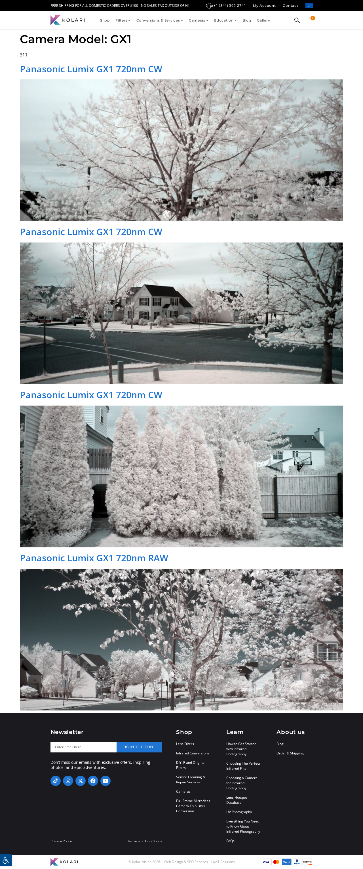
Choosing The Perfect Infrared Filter (243, 766)
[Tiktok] (55, 781)
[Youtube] (105, 781)
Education (223, 20)
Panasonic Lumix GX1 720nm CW (91, 69)
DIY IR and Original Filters (190, 765)
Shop (105, 20)
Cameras (197, 20)
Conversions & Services (158, 20)
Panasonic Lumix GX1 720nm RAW (94, 558)
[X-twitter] (80, 781)
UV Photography (239, 811)
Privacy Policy (61, 841)
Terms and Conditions (144, 841)
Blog (246, 20)
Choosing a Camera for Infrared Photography (242, 782)
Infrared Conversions (192, 753)
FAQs (230, 840)
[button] (6, 860)
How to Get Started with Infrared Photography (241, 748)
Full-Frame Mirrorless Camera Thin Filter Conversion (193, 805)
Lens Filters (185, 743)
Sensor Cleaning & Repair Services (190, 779)
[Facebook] (93, 781)
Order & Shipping (290, 753)
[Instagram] (68, 781)
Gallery (263, 20)
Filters (121, 20)
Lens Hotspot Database (236, 800)
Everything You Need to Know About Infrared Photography (243, 826)
